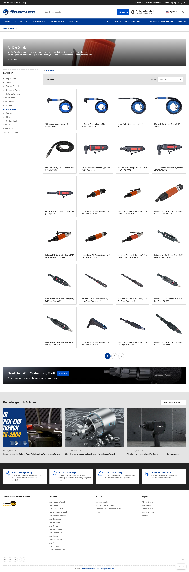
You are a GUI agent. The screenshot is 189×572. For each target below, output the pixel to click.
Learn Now (63, 373)
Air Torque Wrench (11, 86)
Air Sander (7, 82)
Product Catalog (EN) (145, 11)
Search (166, 3)
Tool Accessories (10, 132)
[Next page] (121, 356)
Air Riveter (7, 117)
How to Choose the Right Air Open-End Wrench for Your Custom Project (31, 454)
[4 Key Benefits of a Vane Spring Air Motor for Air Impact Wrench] (94, 427)
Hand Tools (8, 129)
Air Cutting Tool (10, 121)
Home (5, 28)
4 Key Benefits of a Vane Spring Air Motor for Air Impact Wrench (90, 454)
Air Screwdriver (9, 113)
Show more (12, 59)
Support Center (114, 22)
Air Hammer (8, 102)
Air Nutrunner (9, 98)
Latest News (138, 3)
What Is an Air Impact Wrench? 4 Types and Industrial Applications (153, 454)
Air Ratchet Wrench (11, 94)
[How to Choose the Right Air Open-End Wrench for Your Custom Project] (32, 427)
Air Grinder (7, 105)
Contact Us (181, 22)
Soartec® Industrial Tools (90, 569)
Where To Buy (148, 512)
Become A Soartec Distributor (159, 22)
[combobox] (86, 12)
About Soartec (148, 502)
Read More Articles (172, 402)
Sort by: (153, 79)
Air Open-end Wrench (12, 90)
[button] (172, 12)
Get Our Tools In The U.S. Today (14, 3)
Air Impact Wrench (11, 78)
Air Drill (6, 125)
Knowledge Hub (148, 505)
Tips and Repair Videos (133, 22)
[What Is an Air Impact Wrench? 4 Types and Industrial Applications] (156, 427)
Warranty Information (153, 3)
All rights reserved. (107, 569)
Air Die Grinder (15, 28)
